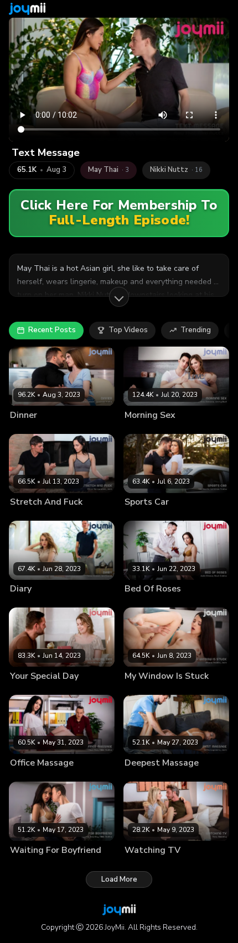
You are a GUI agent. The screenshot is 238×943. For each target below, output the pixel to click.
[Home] (27, 9)
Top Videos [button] (128, 330)
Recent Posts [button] (52, 330)
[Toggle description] (119, 297)
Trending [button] (195, 330)
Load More (119, 879)
